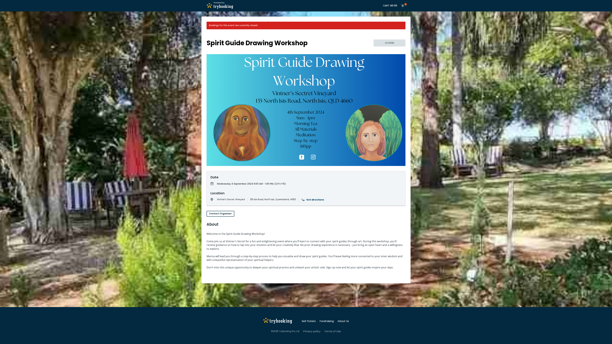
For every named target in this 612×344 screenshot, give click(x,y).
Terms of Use (332, 331)
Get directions (315, 199)
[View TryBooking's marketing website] (277, 321)
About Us (343, 321)
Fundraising (327, 321)
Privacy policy (312, 331)
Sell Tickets (309, 321)
